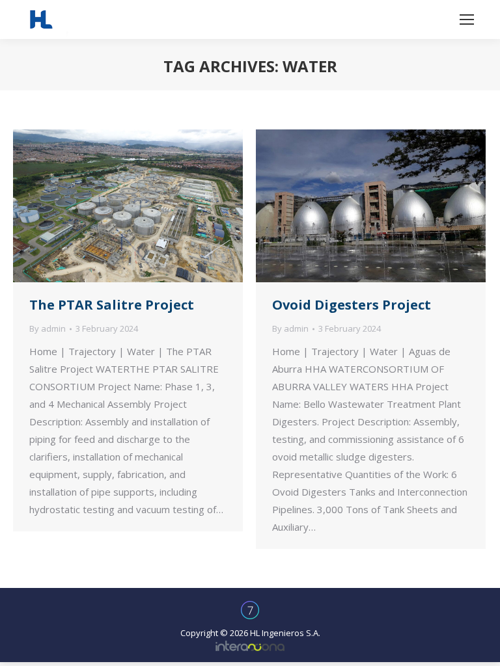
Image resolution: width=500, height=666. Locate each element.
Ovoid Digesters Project (351, 304)
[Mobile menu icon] (466, 19)
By (47, 328)
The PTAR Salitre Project (111, 304)
